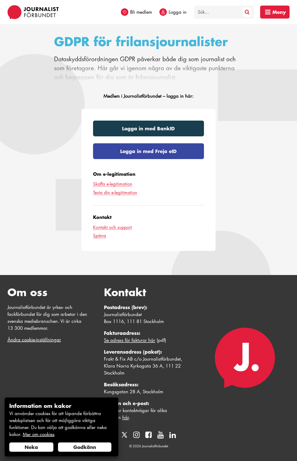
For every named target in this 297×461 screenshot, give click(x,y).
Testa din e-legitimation (115, 192)
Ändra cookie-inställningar (34, 340)
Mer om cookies (39, 434)
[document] (61, 427)
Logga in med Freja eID (148, 151)
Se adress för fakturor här (129, 340)
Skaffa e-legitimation (112, 184)
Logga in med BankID (148, 128)
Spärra (99, 236)
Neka (31, 447)
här (125, 417)
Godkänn (84, 447)
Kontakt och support (112, 227)
